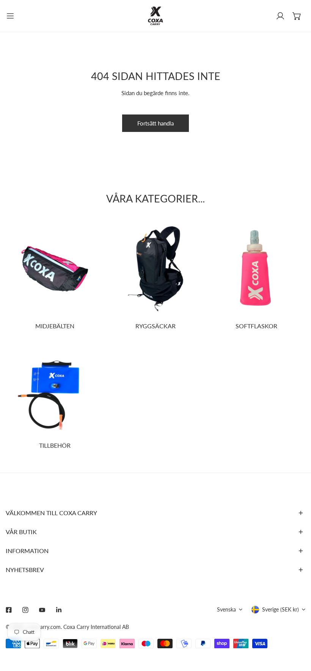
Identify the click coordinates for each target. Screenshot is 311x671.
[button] (297, 16)
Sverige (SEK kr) (280, 609)
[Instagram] (25, 610)
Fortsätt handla (155, 123)
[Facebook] (8, 610)
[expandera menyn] (10, 16)
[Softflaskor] (256, 269)
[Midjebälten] (55, 269)
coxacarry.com (44, 627)
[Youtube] (42, 610)
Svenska (226, 609)
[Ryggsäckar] (155, 269)
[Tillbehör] (55, 388)
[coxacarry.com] (155, 15)
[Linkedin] (58, 610)
